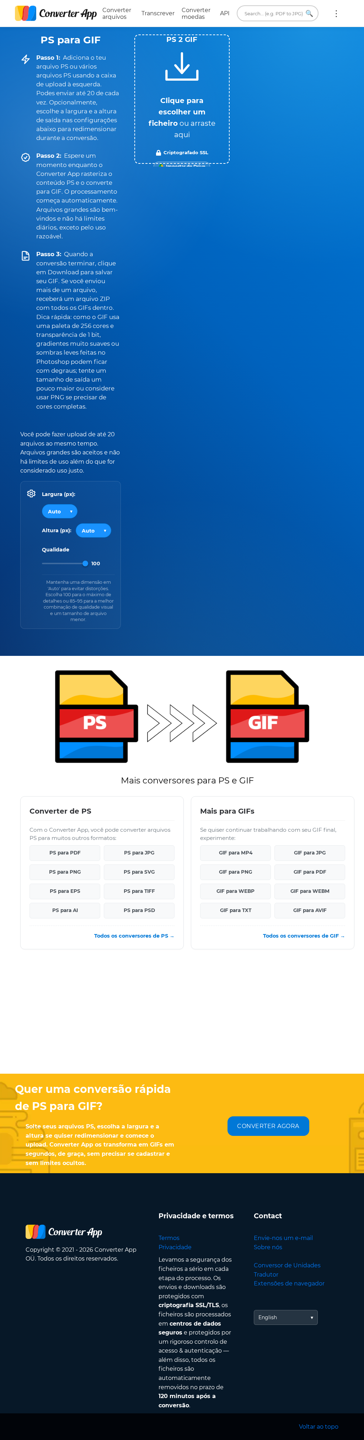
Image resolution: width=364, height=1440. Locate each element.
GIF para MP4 (235, 853)
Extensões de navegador (289, 1283)
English (267, 1317)
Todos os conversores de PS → (134, 936)
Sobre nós (268, 1247)
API (225, 13)
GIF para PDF (310, 872)
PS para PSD (139, 910)
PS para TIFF (139, 891)
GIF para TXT (235, 910)
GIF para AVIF (310, 910)
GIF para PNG (235, 872)
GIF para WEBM (310, 891)
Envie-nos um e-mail (283, 1238)
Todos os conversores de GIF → (304, 936)
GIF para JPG (310, 853)
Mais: (336, 13)
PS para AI (65, 910)
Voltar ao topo (318, 1426)
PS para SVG (139, 872)
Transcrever (158, 13)
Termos (169, 1238)
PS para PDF (65, 853)
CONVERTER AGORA (268, 1126)
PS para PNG (65, 872)
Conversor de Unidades (287, 1265)
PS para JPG (139, 853)
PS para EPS (65, 891)
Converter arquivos (116, 13)
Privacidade (175, 1247)
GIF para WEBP (235, 891)
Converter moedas (196, 13)
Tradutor (266, 1274)
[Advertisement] (182, 1017)
